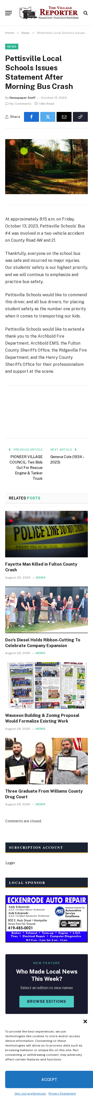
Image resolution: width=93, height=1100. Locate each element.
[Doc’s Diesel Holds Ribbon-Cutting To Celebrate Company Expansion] (46, 610)
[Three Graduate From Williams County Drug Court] (46, 761)
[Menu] (8, 13)
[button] (85, 1021)
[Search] (85, 13)
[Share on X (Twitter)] (47, 117)
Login (10, 863)
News (11, 46)
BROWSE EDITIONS (46, 1001)
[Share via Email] (64, 117)
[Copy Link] (80, 117)
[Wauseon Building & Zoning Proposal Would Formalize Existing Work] (46, 685)
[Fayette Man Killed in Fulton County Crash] (46, 534)
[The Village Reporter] (49, 13)
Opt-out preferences (30, 1093)
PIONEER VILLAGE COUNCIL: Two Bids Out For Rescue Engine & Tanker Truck (26, 468)
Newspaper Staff (22, 98)
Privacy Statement (62, 1093)
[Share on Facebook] (31, 117)
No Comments (20, 103)
